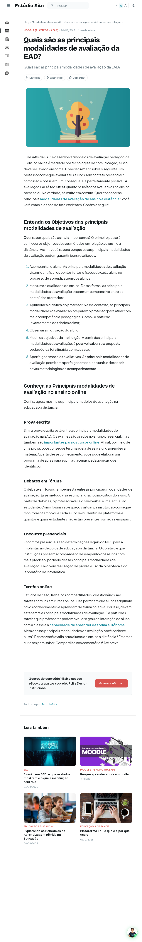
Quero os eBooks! (111, 683)
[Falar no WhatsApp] (132, 932)
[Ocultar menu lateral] (8, 5)
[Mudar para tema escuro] (133, 5)
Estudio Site (49, 704)
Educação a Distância (38, 826)
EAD (26, 769)
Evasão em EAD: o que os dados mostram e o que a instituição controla (47, 778)
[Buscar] (52, 6)
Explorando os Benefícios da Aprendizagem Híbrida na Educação (44, 834)
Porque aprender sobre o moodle (104, 774)
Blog (26, 21)
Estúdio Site (29, 5)
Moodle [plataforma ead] (46, 21)
